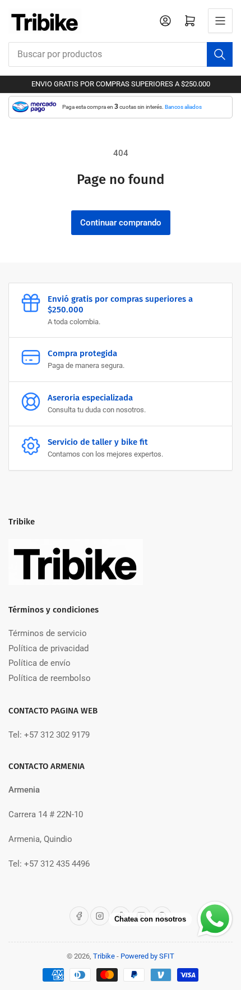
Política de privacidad (48, 648)
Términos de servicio (47, 633)
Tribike (104, 956)
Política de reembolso (49, 678)
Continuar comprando (120, 223)
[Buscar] (219, 54)
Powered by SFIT (147, 956)
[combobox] (120, 54)
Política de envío (39, 663)
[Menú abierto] (220, 20)
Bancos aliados (183, 107)
